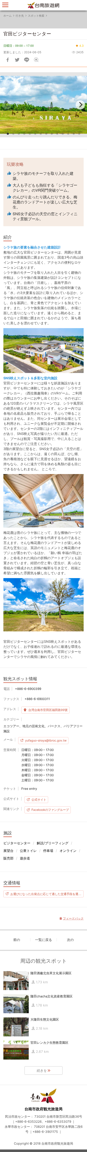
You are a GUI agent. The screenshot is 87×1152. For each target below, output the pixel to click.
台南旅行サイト (43, 5)
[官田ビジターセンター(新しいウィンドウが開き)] (43, 104)
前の (16, 940)
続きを (42, 1070)
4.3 (81, 45)
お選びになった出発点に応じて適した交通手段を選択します (47, 894)
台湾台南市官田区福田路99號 (48, 710)
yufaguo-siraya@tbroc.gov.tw (46, 740)
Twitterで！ (17, 60)
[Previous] (6, 105)
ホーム (7, 15)
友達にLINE (26, 60)
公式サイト (38, 799)
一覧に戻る (43, 940)
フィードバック (36, 60)
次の (70, 940)
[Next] (80, 105)
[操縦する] (5, 4)
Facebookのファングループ (50, 809)
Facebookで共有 (7, 60)
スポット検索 (36, 15)
